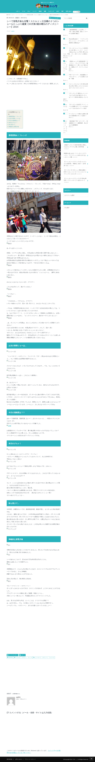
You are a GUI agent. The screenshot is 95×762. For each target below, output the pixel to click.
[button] (34, 55)
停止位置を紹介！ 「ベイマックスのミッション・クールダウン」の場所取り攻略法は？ (78, 41)
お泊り (57, 11)
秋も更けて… (12, 124)
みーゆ (66, 110)
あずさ (13, 31)
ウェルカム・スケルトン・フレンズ (23, 657)
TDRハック (75, 759)
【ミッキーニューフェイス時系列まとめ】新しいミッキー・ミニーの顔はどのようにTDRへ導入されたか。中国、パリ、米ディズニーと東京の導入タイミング (75, 52)
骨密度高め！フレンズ (15, 116)
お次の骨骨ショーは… (15, 118)
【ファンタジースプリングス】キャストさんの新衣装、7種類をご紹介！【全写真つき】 (75, 163)
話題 (45, 11)
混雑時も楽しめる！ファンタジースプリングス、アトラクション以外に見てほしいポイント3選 (75, 155)
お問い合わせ (69, 11)
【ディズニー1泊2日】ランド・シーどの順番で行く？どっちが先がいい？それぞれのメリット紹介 (78, 106)
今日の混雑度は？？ (14, 120)
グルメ (28, 11)
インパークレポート (13, 655)
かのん (66, 57)
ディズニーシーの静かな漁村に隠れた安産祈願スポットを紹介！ (78, 114)
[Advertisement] (34, 97)
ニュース (34, 11)
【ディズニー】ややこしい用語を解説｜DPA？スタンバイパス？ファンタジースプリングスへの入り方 (75, 172)
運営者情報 (9, 759)
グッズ (23, 11)
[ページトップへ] (91, 759)
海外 (62, 11)
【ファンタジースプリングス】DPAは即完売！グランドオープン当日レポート (75, 180)
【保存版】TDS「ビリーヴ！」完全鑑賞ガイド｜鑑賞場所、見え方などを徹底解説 (78, 123)
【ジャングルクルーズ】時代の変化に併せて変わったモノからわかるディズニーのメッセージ (78, 86)
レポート (18, 11)
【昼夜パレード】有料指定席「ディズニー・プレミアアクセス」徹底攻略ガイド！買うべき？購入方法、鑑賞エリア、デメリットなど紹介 (78, 65)
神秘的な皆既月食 (14, 126)
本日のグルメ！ (13, 122)
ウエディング (51, 11)
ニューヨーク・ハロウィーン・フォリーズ (44, 657)
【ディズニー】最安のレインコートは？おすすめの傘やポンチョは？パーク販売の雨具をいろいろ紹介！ (75, 96)
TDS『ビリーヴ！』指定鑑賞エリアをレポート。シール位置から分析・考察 (78, 76)
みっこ (66, 35)
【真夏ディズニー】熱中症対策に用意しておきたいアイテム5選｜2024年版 (75, 146)
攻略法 (40, 11)
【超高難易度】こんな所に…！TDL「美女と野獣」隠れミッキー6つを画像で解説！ (78, 31)
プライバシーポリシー (30, 759)
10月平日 (10, 657)
